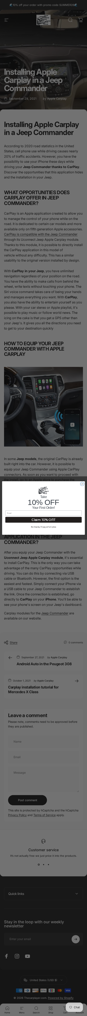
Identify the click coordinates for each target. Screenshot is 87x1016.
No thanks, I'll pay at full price (43, 527)
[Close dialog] (82, 484)
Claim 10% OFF (43, 520)
